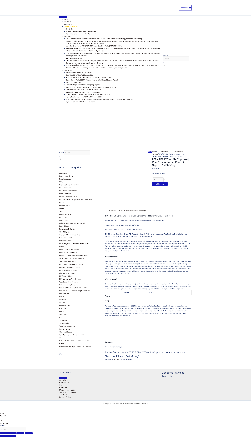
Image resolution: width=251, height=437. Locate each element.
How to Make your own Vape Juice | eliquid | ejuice (83, 85)
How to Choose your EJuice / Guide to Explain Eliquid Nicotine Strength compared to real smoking (100, 99)
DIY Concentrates (163, 152)
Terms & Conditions (67, 392)
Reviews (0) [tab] (142, 211)
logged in (117, 359)
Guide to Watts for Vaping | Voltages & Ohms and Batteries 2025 (88, 94)
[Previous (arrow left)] (4, 436)
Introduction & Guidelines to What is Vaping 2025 (83, 92)
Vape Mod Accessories (74, 58)
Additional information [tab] (125, 211)
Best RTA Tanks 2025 (73, 82)
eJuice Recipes (69, 29)
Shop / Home (64, 380)
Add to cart (160, 184)
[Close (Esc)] (29, 433)
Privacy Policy (65, 397)
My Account (68, 24)
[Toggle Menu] (63, 17)
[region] (125, 125)
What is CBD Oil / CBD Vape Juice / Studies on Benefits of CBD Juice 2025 (91, 87)
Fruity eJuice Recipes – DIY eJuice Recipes (81, 31)
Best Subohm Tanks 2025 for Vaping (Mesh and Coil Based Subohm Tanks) (92, 80)
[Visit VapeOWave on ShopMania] (142, 378)
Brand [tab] (135, 211)
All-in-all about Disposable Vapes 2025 (79, 73)
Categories (67, 36)
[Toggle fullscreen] (12, 433)
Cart (61, 385)
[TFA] (166, 197)
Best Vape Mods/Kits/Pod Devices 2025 (80, 75)
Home (66, 19)
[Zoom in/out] (4, 433)
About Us (63, 395)
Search (165, 55)
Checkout (63, 387)
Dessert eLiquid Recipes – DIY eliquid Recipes (82, 34)
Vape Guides (68, 70)
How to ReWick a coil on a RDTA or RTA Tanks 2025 (84, 90)
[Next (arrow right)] (12, 436)
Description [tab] (113, 211)
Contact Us (67, 22)
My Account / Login (67, 390)
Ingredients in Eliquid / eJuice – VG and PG (80, 102)
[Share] (20, 433)
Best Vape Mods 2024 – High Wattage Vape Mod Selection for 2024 (89, 77)
